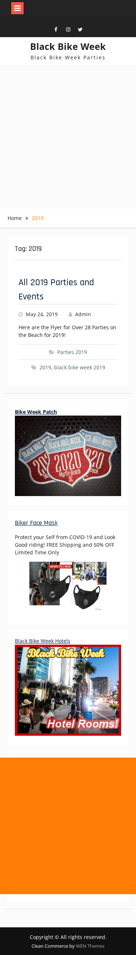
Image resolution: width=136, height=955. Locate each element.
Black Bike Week (68, 46)
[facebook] (55, 29)
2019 (45, 367)
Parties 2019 (72, 352)
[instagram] (68, 29)
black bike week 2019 (79, 367)
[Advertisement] (68, 136)
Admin (83, 314)
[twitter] (80, 29)
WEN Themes (90, 946)
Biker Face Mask (36, 523)
